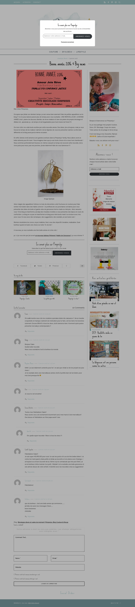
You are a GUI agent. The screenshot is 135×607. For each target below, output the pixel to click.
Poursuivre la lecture (67, 42)
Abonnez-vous (83, 36)
